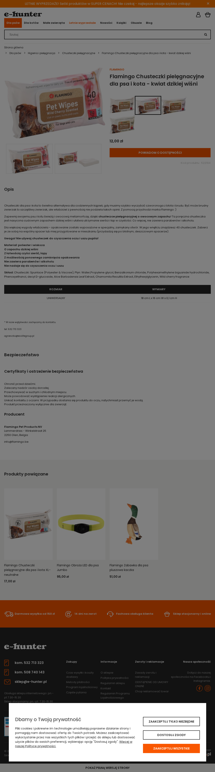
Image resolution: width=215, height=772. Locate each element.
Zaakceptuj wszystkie (171, 748)
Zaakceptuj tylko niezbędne (171, 721)
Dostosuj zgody (171, 735)
